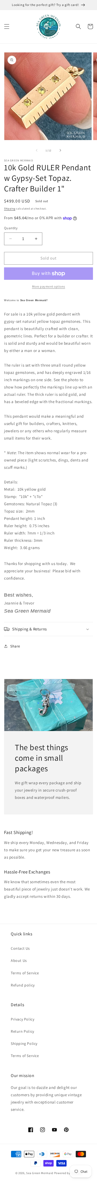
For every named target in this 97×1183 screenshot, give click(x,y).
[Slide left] (37, 150)
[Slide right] (60, 150)
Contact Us (20, 948)
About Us (19, 960)
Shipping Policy (24, 1043)
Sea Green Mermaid (39, 1173)
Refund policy (23, 985)
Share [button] (15, 646)
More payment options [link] (48, 286)
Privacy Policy (22, 1019)
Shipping (9, 208)
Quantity (11, 228)
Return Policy (22, 1031)
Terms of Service (25, 973)
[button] (7, 26)
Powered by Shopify (68, 1173)
